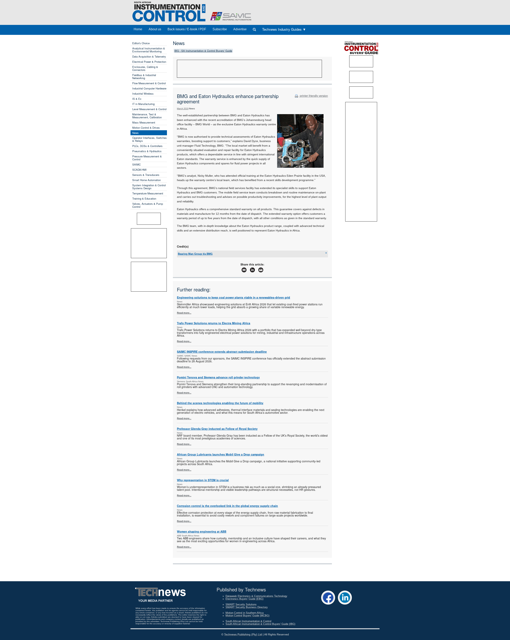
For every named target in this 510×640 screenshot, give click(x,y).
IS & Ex (136, 99)
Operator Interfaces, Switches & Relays (149, 139)
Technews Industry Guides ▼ (284, 29)
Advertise (240, 29)
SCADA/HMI (139, 170)
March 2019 (182, 108)
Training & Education (144, 198)
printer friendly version (313, 96)
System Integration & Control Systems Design (149, 186)
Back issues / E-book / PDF (187, 29)
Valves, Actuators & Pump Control (147, 205)
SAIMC (136, 164)
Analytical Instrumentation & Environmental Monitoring (148, 49)
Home (138, 29)
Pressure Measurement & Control (147, 157)
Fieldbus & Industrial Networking (144, 76)
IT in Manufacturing (143, 104)
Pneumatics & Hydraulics (147, 151)
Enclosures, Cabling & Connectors (145, 68)
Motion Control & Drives (146, 127)
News (135, 133)
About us (155, 29)
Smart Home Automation (146, 180)
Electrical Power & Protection (149, 62)
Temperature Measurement (147, 193)
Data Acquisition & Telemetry (149, 56)
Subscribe (220, 29)
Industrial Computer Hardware (149, 88)
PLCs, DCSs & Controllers (147, 146)
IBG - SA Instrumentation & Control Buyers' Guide (203, 51)
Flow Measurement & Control (149, 83)
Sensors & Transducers (145, 175)
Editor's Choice (141, 43)
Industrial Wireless (143, 93)
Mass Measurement (143, 122)
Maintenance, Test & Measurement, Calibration (147, 115)
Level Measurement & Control (149, 109)
